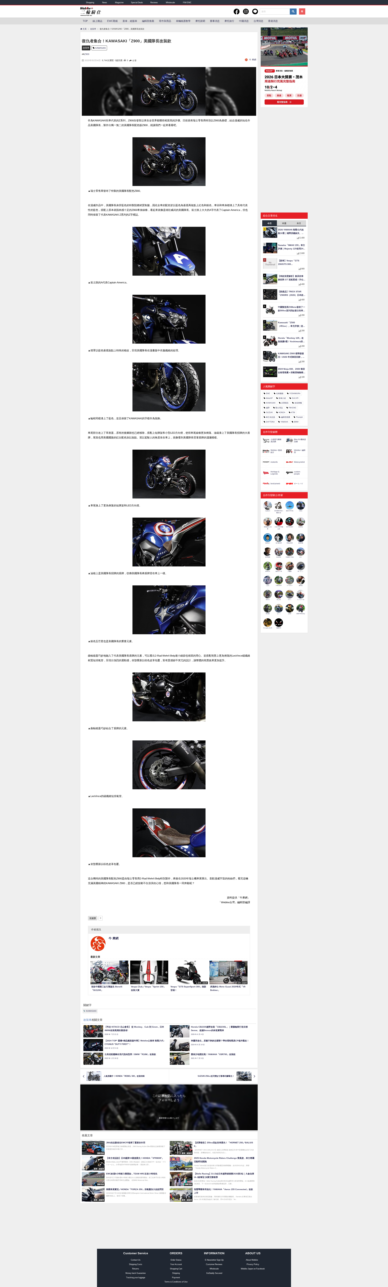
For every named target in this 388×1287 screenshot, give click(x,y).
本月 (299, 223)
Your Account (176, 1264)
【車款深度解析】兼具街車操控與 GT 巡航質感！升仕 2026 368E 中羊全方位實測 (291, 278)
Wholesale (170, 2)
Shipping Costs (135, 1264)
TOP (85, 21)
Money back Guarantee (135, 1273)
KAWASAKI (100, 48)
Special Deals (137, 2)
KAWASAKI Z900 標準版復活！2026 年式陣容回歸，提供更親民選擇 (291, 355)
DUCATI (295, 398)
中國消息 (244, 21)
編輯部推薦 (148, 21)
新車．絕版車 (130, 21)
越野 (268, 408)
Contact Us (135, 1260)
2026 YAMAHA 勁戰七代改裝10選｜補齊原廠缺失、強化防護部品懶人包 (291, 232)
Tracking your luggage (135, 1278)
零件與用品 (165, 21)
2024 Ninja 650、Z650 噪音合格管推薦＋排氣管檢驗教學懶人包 (291, 371)
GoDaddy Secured (214, 1273)
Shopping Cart (176, 1269)
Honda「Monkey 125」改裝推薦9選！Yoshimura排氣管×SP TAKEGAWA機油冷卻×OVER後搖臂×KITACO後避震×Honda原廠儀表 (291, 340)
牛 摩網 (252, 60)
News (104, 2)
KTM (293, 412)
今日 (269, 223)
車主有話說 (270, 417)
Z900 (86, 54)
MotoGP (269, 398)
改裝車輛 (298, 403)
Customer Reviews (214, 1264)
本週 (284, 223)
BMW (296, 422)
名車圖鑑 (279, 393)
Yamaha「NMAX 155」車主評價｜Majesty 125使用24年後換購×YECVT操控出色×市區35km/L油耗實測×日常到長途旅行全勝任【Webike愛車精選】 (291, 247)
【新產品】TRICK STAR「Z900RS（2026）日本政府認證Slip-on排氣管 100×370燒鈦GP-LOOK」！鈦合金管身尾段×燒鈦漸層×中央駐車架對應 (291, 294)
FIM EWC (187, 2)
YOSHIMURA (294, 393)
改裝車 (86, 48)
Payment (176, 1278)
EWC (268, 393)
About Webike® (253, 1260)
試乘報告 (285, 403)
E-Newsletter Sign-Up (214, 1260)
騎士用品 (279, 408)
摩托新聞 (200, 21)
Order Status (176, 1260)
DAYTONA (270, 422)
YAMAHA (284, 422)
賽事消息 (215, 21)
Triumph (299, 417)
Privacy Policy (253, 1264)
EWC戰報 (112, 21)
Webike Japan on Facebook (253, 1269)
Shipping (176, 1273)
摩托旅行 (229, 21)
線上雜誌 (97, 21)
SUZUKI (269, 412)
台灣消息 (258, 21)
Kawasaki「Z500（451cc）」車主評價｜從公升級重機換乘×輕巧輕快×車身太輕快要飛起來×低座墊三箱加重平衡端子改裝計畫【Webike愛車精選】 (291, 324)
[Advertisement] (284, 133)
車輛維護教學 (183, 21)
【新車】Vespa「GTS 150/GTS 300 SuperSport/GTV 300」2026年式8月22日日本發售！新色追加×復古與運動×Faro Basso (290, 263)
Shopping (90, 2)
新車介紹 (282, 398)
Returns (135, 1269)
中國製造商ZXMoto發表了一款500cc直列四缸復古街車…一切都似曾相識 (291, 309)
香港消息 (273, 21)
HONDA (282, 412)
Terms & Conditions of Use (175, 1282)
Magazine (119, 2)
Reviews (154, 2)
